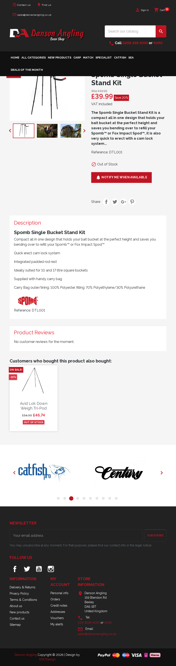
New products (19, 612)
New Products (59, 57)
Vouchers (57, 618)
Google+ (123, 201)
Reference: (99, 152)
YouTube (39, 569)
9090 (157, 43)
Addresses (57, 612)
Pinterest (132, 201)
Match (88, 57)
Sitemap (15, 624)
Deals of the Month (27, 69)
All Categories (33, 57)
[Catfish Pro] (50, 473)
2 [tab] (65, 499)
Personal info (59, 593)
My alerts (56, 624)
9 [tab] (110, 499)
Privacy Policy (19, 593)
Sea (131, 57)
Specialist (104, 57)
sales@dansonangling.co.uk (32, 14)
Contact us (21, 5)
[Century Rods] (125, 473)
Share (106, 201)
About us (16, 606)
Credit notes (58, 605)
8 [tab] (104, 499)
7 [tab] (98, 499)
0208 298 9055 (135, 43)
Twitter (27, 569)
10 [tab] (117, 499)
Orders (55, 599)
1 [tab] (59, 499)
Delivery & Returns (22, 587)
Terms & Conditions (23, 599)
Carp (77, 57)
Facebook (15, 569)
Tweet (114, 201)
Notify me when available (121, 177)
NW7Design (47, 659)
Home (15, 57)
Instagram (51, 569)
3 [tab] (72, 499)
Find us (44, 5)
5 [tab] (85, 499)
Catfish (120, 57)
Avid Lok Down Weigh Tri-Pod (33, 405)
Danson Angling (26, 655)
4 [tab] (78, 499)
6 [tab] (91, 499)
